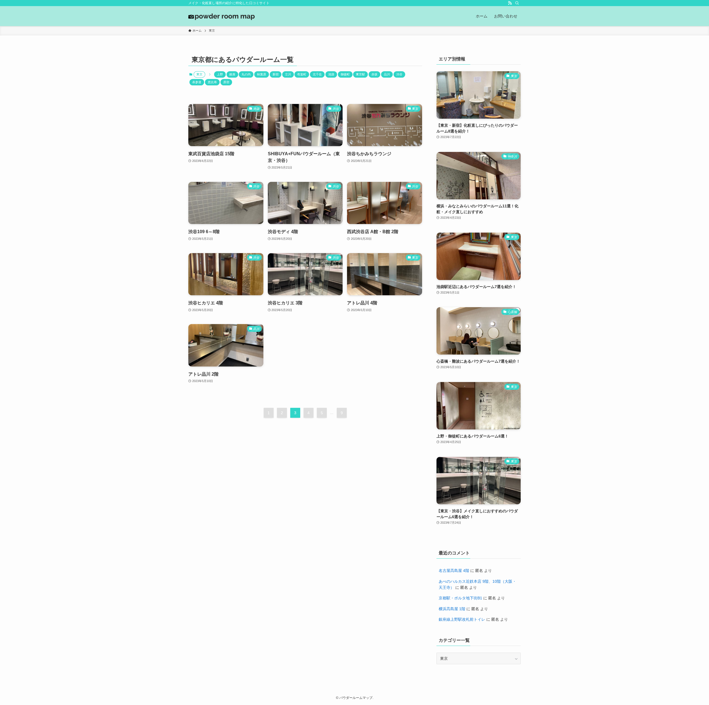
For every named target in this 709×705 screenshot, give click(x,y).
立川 (288, 74)
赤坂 (374, 74)
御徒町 (345, 74)
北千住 (317, 74)
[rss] (509, 3)
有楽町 (301, 74)
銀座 (232, 74)
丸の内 (246, 74)
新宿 (276, 74)
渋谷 (399, 74)
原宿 (226, 82)
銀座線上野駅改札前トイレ (462, 619)
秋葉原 (261, 74)
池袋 (331, 74)
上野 (220, 74)
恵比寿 (212, 82)
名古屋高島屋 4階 (454, 570)
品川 (387, 74)
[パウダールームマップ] (221, 16)
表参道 (196, 82)
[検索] (517, 3)
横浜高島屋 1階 (452, 609)
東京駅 (360, 74)
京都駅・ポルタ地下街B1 (460, 598)
